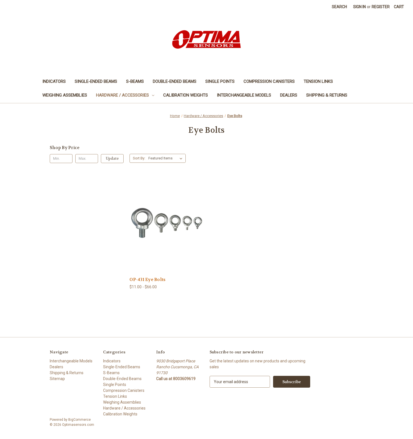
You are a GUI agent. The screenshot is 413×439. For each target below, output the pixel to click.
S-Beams (135, 81)
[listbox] (166, 158)
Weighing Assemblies (64, 95)
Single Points (220, 81)
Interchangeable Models (244, 95)
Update (112, 158)
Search (339, 6)
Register (381, 6)
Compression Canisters (269, 81)
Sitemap (57, 378)
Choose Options (166, 229)
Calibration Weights (185, 95)
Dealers (288, 95)
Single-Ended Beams (96, 81)
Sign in (359, 6)
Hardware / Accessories (122, 95)
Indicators (54, 81)
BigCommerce (79, 420)
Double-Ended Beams (174, 81)
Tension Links (318, 81)
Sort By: (139, 158)
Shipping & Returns (326, 95)
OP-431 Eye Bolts (147, 279)
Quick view (162, 220)
